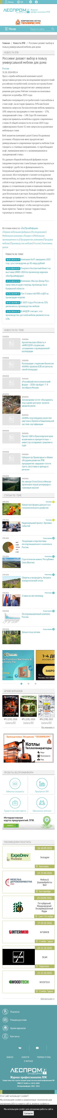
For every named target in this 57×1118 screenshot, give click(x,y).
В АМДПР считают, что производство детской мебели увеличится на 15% (27, 315)
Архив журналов (18, 1028)
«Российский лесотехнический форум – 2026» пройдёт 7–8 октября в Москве (36, 384)
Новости (25, 1057)
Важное (10, 1057)
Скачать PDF (10, 722)
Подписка (14, 1011)
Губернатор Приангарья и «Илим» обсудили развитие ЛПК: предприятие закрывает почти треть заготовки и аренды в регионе (37, 463)
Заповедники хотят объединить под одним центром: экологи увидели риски (37, 402)
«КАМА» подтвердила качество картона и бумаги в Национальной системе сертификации (38, 420)
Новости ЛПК (19, 43)
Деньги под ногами (31, 632)
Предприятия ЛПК (42, 791)
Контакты (14, 1036)
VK (30, 1)
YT (37, 1047)
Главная (6, 43)
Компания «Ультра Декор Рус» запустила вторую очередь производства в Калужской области (27, 284)
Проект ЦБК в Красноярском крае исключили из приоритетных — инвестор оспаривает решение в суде (37, 441)
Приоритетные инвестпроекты (15, 810)
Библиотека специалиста (15, 791)
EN (22, 1)
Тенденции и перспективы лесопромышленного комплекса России (37, 544)
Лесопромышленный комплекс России (36, 615)
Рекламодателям (18, 1019)
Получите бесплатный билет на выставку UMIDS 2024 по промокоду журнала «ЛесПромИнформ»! (28, 272)
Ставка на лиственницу (32, 595)
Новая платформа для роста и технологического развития (36, 506)
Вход (10, 1)
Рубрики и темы (44, 1057)
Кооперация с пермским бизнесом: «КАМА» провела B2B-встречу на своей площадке (38, 366)
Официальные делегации (42, 810)
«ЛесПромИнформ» (29, 228)
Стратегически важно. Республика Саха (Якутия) (38, 561)
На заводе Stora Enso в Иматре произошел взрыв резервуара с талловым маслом (36, 484)
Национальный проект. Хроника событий (37, 524)
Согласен (28, 1113)
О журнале (28, 1061)
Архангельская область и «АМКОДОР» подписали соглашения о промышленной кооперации (36, 347)
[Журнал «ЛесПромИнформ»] (28, 11)
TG (36, 2)
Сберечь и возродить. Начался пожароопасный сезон (36, 579)
